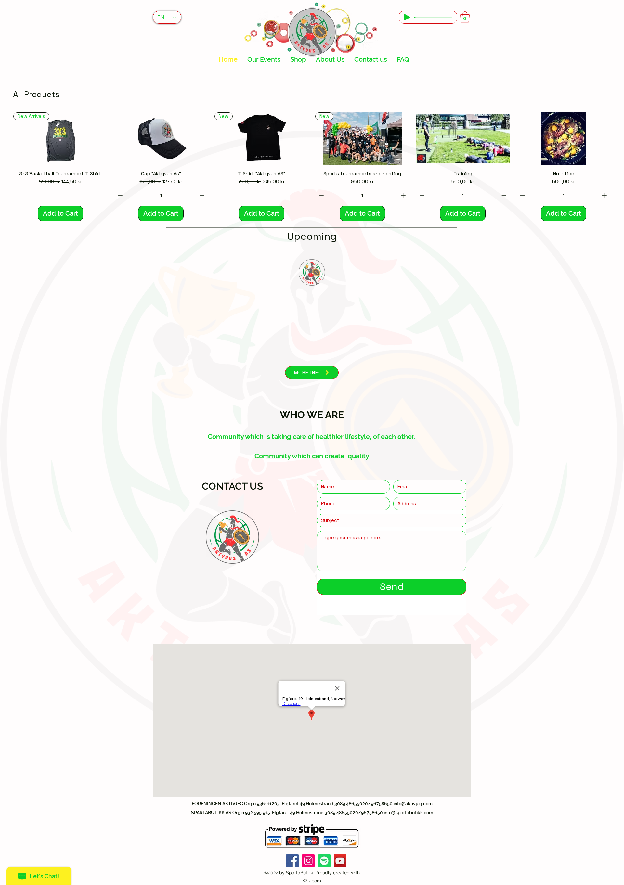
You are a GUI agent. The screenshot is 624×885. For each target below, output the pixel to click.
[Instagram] (308, 860)
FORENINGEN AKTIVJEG (218, 803)
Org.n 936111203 (262, 803)
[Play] (407, 17)
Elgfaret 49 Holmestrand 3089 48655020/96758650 (327, 812)
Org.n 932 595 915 (251, 812)
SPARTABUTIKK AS (211, 812)
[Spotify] (324, 860)
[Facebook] (292, 860)
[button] (465, 17)
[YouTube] (340, 860)
